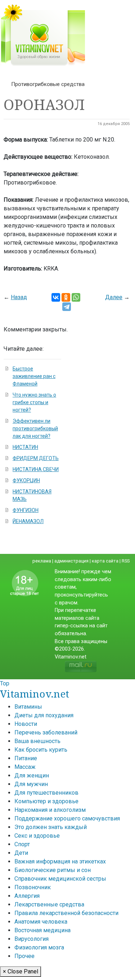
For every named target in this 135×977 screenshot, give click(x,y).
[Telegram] (66, 306)
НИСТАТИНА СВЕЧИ (36, 469)
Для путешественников (46, 792)
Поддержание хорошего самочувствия (67, 818)
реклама (41, 561)
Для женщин (31, 775)
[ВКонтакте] (55, 297)
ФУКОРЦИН (26, 480)
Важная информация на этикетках (60, 861)
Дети (21, 852)
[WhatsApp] (76, 297)
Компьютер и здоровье (46, 801)
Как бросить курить (40, 749)
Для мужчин (31, 784)
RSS (126, 561)
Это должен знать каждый (50, 827)
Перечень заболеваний (45, 732)
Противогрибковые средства (48, 84)
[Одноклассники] (66, 297)
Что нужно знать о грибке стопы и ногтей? (34, 402)
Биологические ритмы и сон (52, 870)
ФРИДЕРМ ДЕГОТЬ (36, 458)
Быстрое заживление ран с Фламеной (34, 376)
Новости (25, 723)
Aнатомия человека (40, 921)
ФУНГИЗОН (26, 510)
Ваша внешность (37, 741)
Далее (113, 297)
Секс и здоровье (37, 835)
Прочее (24, 956)
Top (4, 683)
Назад (19, 297)
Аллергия (27, 895)
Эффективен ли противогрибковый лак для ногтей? (35, 428)
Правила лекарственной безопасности (66, 913)
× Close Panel (20, 971)
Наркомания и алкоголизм (50, 809)
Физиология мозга (39, 947)
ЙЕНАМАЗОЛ (28, 521)
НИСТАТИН (25, 447)
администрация (71, 561)
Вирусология (31, 938)
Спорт (22, 844)
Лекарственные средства (49, 904)
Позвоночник (32, 887)
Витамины (28, 706)
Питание (25, 758)
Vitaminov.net (34, 693)
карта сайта (105, 561)
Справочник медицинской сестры (60, 878)
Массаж (25, 766)
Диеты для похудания (43, 715)
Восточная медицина (42, 930)
